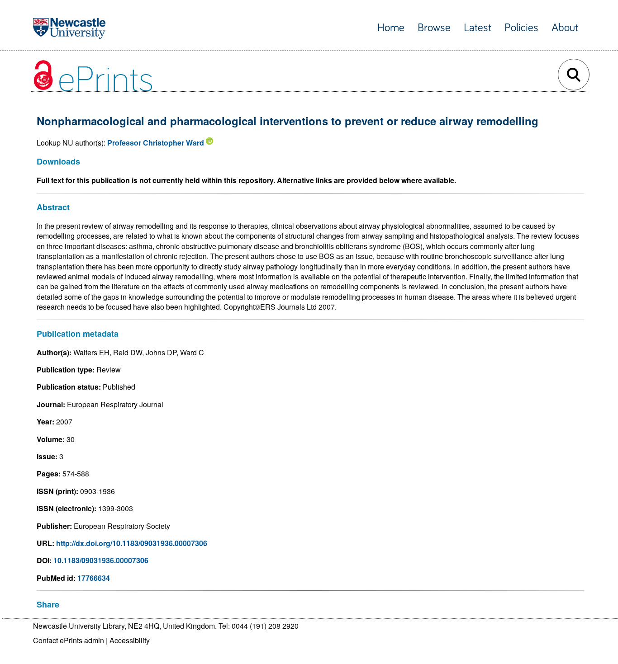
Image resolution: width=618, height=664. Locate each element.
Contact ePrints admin (68, 640)
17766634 (93, 578)
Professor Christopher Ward (155, 142)
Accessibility (129, 640)
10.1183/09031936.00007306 (100, 560)
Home (390, 27)
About (564, 27)
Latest (477, 27)
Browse (434, 27)
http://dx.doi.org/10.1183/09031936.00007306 (131, 543)
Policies (521, 27)
